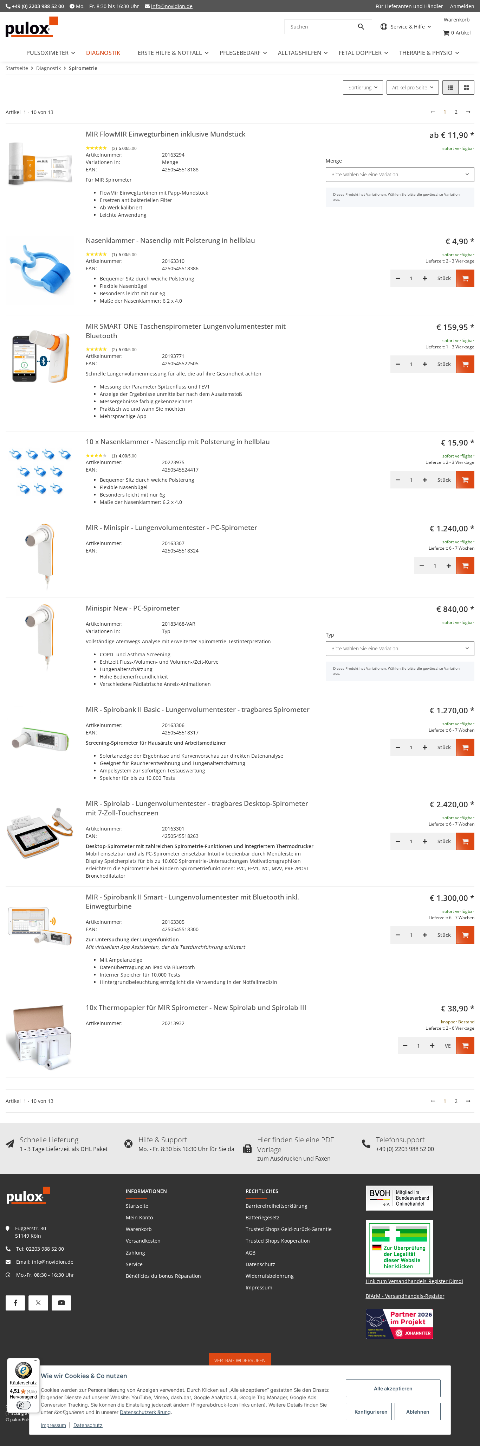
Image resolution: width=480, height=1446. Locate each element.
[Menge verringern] (397, 278)
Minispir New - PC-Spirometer (133, 608)
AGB (250, 1252)
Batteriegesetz (262, 1217)
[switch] (24, 1405)
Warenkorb (139, 1229)
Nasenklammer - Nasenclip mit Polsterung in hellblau (170, 240)
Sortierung (360, 87)
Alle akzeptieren (393, 1388)
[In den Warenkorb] (465, 278)
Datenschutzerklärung (145, 1412)
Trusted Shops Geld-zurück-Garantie (289, 1229)
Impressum (53, 1425)
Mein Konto (139, 1217)
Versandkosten (143, 1240)
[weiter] (468, 112)
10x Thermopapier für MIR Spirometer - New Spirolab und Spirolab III (196, 1007)
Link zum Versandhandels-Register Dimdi (414, 1281)
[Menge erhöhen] (424, 278)
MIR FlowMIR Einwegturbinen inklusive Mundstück (165, 134)
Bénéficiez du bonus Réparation (163, 1276)
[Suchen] (364, 27)
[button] (405, 26)
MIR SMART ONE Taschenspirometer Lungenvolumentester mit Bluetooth (186, 331)
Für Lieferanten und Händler (409, 6)
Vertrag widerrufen (240, 1360)
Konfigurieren (371, 1412)
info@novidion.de (172, 6)
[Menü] (35, 1362)
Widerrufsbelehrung (270, 1276)
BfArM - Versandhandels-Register (405, 1296)
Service (134, 1264)
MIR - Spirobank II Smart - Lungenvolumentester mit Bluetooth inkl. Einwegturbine (192, 901)
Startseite (137, 1205)
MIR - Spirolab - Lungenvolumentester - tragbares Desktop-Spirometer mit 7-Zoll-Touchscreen (197, 808)
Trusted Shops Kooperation (278, 1240)
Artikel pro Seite (409, 87)
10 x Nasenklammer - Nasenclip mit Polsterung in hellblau (178, 441)
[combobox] (400, 174)
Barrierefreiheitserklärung (276, 1205)
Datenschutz (88, 1425)
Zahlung (135, 1252)
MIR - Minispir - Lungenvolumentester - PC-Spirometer (171, 527)
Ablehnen (417, 1412)
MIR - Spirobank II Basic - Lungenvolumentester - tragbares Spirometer (198, 709)
